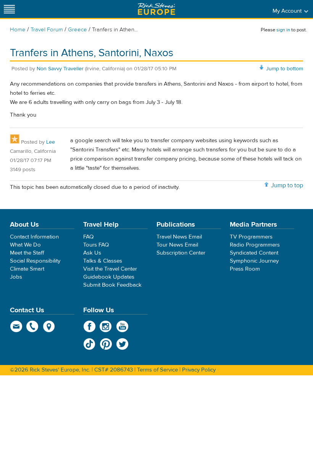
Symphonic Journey (254, 260)
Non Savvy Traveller (60, 68)
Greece (77, 29)
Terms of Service (157, 369)
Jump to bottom (284, 68)
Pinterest (106, 344)
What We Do (25, 244)
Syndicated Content (254, 252)
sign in (283, 30)
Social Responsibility (35, 260)
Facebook (89, 326)
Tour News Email (177, 244)
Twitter (122, 344)
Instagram (106, 326)
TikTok (89, 344)
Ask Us (92, 252)
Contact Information (34, 236)
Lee (50, 142)
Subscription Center (180, 252)
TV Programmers (251, 236)
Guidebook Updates (108, 277)
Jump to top (287, 185)
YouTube (122, 326)
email (16, 326)
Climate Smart (27, 269)
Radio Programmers (255, 244)
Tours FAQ (96, 244)
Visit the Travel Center (110, 269)
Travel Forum (47, 29)
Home (18, 29)
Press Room (245, 269)
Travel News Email (179, 236)
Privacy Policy (199, 369)
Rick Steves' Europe (156, 9)
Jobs (16, 277)
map (49, 326)
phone (32, 326)
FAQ (88, 236)
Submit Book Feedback (112, 285)
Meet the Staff (27, 252)
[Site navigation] (9, 9)
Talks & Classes (102, 260)
